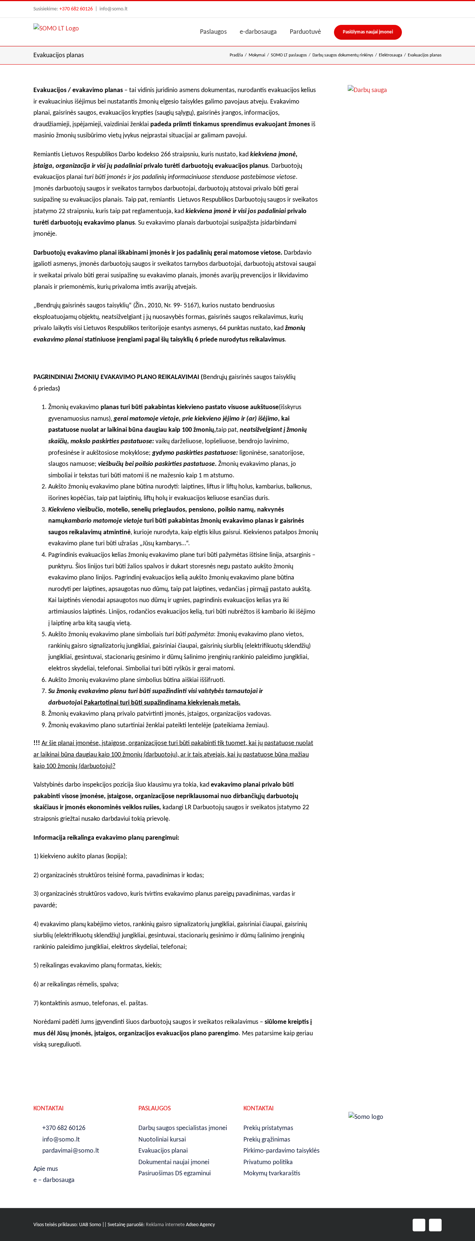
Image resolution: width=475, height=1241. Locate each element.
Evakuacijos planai (163, 1151)
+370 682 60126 (76, 9)
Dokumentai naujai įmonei (173, 1162)
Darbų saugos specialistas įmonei (182, 1128)
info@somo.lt (113, 9)
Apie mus (45, 1169)
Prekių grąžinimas (266, 1139)
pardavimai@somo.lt (70, 1151)
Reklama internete (165, 1225)
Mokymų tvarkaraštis (271, 1173)
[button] (439, 32)
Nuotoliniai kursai (162, 1139)
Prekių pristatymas (268, 1128)
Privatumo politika (268, 1162)
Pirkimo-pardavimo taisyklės (281, 1151)
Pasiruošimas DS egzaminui (174, 1173)
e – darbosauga (54, 1180)
